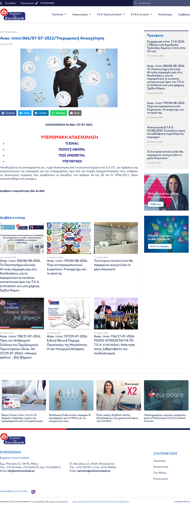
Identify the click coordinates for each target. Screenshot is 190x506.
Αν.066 (39, 191)
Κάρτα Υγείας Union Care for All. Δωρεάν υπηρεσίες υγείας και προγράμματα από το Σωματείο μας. (22, 418)
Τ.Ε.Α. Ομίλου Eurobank (109, 14)
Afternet (187, 501)
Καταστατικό (160, 466)
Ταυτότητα (57, 14)
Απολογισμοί (165, 14)
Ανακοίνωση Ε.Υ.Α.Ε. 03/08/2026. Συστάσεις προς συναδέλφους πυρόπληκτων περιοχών (166, 132)
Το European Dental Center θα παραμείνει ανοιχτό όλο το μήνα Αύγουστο (113, 265)
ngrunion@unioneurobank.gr (93, 470)
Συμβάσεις (184, 14)
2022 (2, 32)
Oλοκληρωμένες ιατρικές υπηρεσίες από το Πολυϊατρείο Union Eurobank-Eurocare (165, 418)
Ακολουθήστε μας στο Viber (14, 491)
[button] (8, 113)
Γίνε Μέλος (159, 472)
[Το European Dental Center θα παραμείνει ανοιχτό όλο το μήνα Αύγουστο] (116, 238)
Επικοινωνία (160, 478)
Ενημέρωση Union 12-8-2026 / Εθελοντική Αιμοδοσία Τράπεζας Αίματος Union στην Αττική (166, 46)
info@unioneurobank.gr (21, 470)
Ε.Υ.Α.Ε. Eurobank (140, 14)
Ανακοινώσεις (80, 14)
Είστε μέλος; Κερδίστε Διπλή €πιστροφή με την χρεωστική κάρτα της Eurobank (117, 418)
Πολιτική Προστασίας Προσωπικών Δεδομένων (108, 501)
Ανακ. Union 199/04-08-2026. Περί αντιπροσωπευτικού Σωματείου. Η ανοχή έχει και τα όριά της (67, 267)
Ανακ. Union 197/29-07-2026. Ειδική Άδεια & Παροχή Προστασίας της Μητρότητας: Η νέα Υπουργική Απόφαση (67, 342)
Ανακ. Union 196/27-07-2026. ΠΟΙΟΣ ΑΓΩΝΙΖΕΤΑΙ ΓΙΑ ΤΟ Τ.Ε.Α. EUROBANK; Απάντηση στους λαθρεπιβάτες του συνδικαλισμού (114, 344)
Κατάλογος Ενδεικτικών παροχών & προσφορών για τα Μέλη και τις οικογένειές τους (69, 418)
